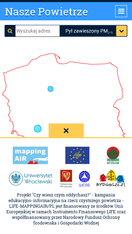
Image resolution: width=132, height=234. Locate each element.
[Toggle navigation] (121, 11)
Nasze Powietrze (46, 11)
